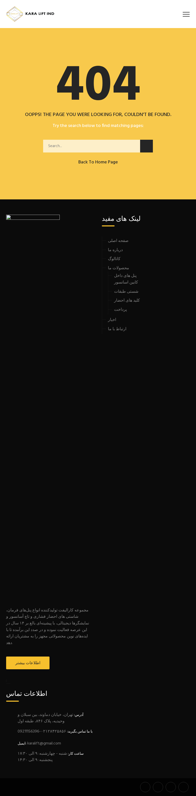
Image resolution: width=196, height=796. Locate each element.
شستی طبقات (126, 291)
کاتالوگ (114, 259)
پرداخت (120, 309)
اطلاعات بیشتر (27, 663)
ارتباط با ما (117, 329)
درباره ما (115, 250)
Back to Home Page (98, 162)
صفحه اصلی (118, 241)
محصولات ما (118, 268)
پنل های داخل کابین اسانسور (126, 279)
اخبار (112, 320)
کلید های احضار (127, 300)
